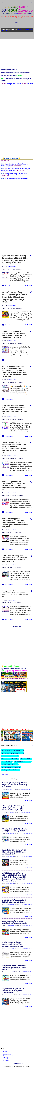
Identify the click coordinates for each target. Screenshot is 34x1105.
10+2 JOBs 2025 (6, 761)
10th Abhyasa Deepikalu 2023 (10, 770)
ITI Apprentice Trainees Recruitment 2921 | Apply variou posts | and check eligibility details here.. (15, 594)
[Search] (32, 3)
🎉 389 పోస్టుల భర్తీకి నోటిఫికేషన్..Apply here (14, 167)
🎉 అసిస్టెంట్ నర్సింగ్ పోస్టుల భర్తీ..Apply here (14, 162)
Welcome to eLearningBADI (9, 69)
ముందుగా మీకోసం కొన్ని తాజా (11, 75)
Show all (29, 29)
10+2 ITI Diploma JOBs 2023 (9, 756)
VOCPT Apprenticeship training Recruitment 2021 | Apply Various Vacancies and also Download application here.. (14, 559)
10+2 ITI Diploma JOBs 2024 (9, 759)
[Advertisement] (17, 50)
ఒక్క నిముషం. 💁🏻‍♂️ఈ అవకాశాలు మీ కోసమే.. (14, 668)
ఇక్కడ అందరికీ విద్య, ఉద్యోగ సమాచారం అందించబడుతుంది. (16, 72)
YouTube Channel (20, 84)
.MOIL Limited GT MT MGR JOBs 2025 (12, 753)
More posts (17, 627)
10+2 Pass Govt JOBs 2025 (9, 764)
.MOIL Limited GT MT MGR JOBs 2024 (12, 750)
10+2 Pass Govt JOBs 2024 (22, 761)
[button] (31, 256)
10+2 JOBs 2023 (26, 759)
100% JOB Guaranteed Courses (10, 767)
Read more (28, 286)
